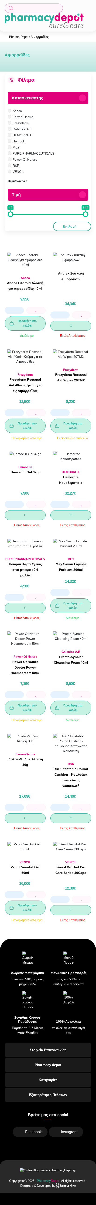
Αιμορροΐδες (40, 37)
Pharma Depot (18, 37)
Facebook (33, 1132)
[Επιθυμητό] (36, 310)
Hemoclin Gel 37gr (25, 472)
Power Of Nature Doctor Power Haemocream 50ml (25, 667)
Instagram (69, 1132)
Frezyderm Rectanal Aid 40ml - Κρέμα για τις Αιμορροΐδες (25, 385)
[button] (34, 8)
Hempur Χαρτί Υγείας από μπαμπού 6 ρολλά (25, 569)
